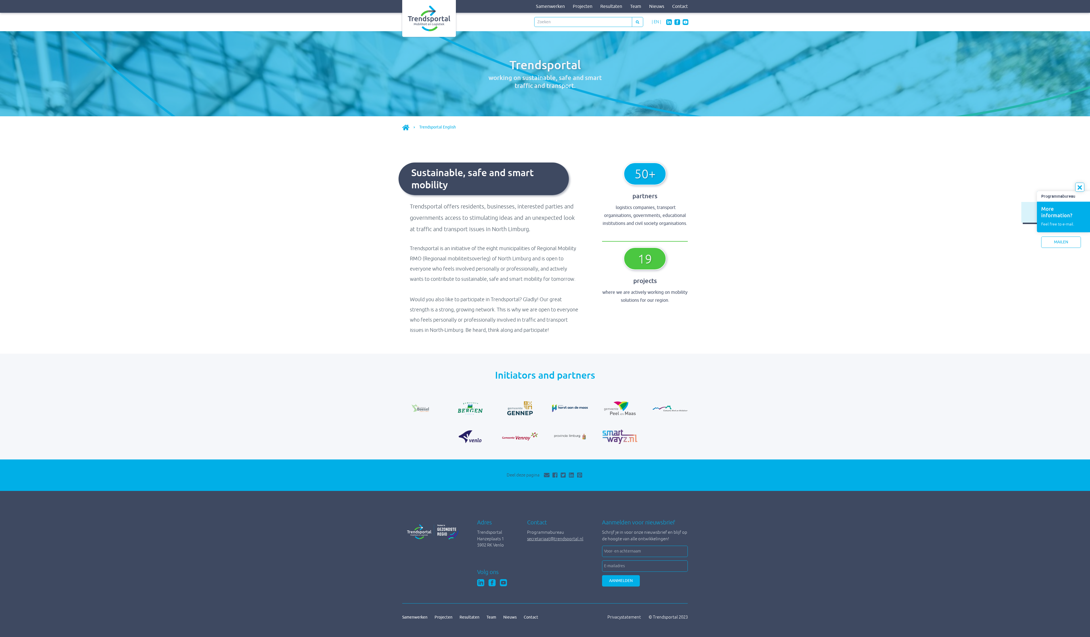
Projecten (582, 6)
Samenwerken (550, 6)
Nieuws (656, 6)
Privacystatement (624, 617)
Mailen (1061, 242)
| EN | (656, 21)
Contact (680, 6)
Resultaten (611, 6)
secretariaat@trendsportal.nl (555, 538)
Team (635, 6)
